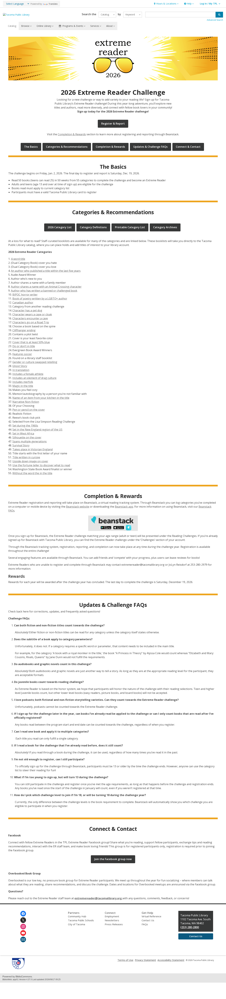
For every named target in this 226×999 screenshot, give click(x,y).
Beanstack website (77, 506)
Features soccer (22, 354)
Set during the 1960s (25, 425)
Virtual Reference (151, 916)
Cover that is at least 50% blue (31, 342)
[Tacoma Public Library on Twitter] (23, 920)
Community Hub (77, 916)
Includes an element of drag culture (34, 378)
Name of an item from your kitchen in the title (40, 398)
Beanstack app (124, 506)
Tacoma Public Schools (81, 920)
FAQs (145, 924)
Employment (112, 916)
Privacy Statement (145, 960)
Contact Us (148, 920)
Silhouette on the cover (26, 437)
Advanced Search (215, 20)
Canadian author (22, 302)
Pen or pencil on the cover (28, 410)
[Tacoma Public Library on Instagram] (23, 926)
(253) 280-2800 (189, 927)
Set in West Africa (23, 433)
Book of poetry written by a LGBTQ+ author (39, 298)
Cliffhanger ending (24, 330)
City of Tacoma (76, 924)
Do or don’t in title (23, 346)
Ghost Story (19, 366)
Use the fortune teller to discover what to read (41, 465)
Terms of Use (125, 960)
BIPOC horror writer (25, 294)
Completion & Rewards (72, 134)
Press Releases (114, 924)
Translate (53, 3)
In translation (20, 370)
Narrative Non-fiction (25, 402)
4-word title (18, 259)
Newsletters (112, 920)
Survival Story (20, 445)
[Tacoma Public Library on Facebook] (23, 913)
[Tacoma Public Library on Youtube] (23, 933)
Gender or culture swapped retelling (34, 362)
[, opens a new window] (113, 523)
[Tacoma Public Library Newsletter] (23, 939)
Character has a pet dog (27, 310)
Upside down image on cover (30, 461)
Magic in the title (22, 386)
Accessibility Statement (171, 960)
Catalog (12, 25)
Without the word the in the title (32, 473)
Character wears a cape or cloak (32, 314)
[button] (166, 3)
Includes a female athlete (27, 374)
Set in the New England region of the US (37, 429)
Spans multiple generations (29, 441)
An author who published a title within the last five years (46, 271)
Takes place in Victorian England (32, 449)
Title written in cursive (26, 457)
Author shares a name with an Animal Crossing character (46, 286)
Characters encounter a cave (30, 318)
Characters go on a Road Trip (30, 322)
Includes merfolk (22, 382)
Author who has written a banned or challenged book (44, 290)
